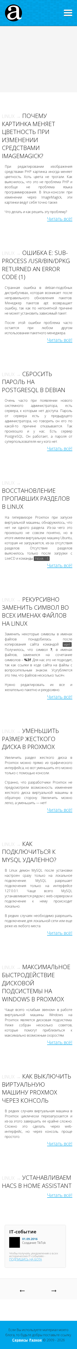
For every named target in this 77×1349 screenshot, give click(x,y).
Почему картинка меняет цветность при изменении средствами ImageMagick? (28, 136)
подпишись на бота (25, 1259)
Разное (35, 1340)
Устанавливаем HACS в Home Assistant (37, 1182)
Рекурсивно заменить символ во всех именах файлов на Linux (35, 611)
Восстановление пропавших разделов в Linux (36, 495)
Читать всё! (59, 218)
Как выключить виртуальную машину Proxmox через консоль (36, 1088)
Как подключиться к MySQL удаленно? (29, 852)
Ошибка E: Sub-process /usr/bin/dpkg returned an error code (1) (36, 265)
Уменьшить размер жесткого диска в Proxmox (30, 739)
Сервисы (20, 1340)
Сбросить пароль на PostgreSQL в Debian (33, 382)
